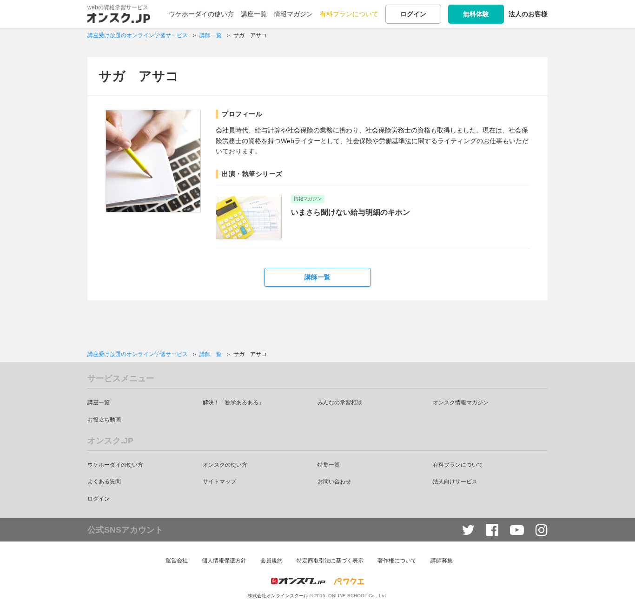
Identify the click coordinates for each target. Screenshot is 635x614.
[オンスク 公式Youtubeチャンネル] (517, 530)
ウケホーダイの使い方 (201, 14)
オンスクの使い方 (225, 465)
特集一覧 (329, 465)
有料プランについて (349, 14)
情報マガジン (293, 14)
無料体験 (476, 14)
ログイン (413, 14)
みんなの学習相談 (340, 402)
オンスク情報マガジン (461, 402)
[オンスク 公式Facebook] (492, 530)
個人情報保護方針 (224, 560)
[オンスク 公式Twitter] (468, 530)
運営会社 (176, 560)
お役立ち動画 (104, 419)
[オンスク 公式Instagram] (542, 530)
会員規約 (271, 560)
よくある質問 (104, 481)
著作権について (397, 560)
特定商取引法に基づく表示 (330, 560)
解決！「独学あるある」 (233, 402)
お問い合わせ (334, 481)
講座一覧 (254, 14)
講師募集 (441, 560)
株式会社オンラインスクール (278, 595)
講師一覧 (317, 277)
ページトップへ (614, 593)
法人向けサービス (455, 481)
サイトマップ (219, 481)
